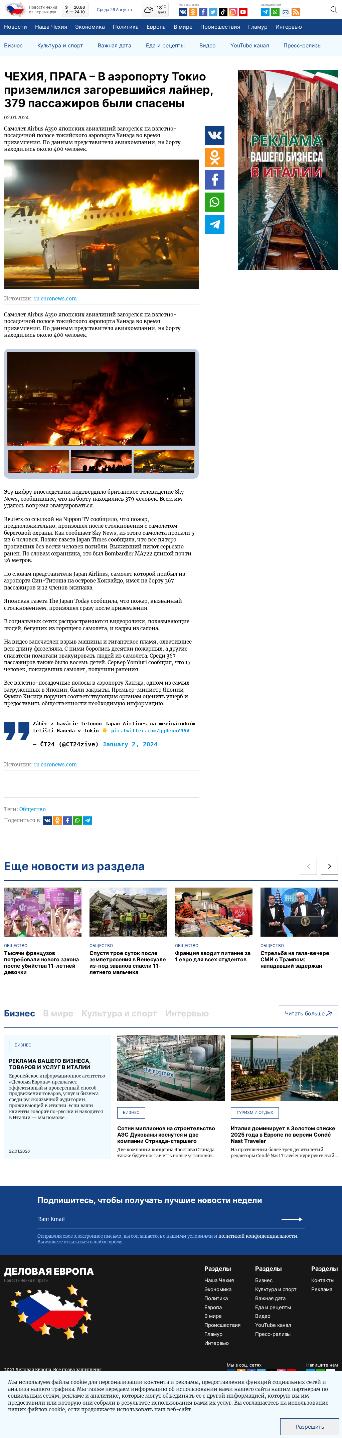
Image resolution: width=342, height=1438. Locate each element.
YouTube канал (249, 45)
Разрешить (310, 1426)
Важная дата (114, 45)
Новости (15, 26)
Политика (126, 26)
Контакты (322, 1280)
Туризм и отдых (254, 1112)
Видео (207, 45)
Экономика (90, 26)
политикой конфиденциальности (257, 1236)
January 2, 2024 (130, 744)
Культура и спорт (60, 45)
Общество (32, 809)
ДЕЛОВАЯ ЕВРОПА (49, 1271)
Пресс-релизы (303, 45)
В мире (183, 26)
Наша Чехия (51, 26)
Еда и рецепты (165, 45)
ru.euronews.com (55, 298)
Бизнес (13, 45)
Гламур (258, 26)
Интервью (289, 26)
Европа (156, 26)
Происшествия (220, 26)
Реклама (321, 1289)
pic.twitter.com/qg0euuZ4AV (150, 731)
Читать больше (305, 1013)
